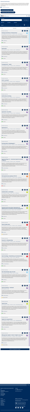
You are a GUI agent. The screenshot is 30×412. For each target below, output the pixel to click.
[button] (27, 28)
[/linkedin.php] (23, 407)
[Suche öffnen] (27, 16)
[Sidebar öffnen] (29, 16)
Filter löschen (14, 28)
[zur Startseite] (4, 16)
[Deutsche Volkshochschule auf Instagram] (18, 407)
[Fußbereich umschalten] (28, 385)
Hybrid (16, 22)
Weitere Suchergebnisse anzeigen (15, 349)
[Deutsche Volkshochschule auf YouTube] (20, 407)
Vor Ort (3, 22)
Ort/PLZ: (2, 25)
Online (9, 22)
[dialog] (15, 7)
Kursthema (2, 18)
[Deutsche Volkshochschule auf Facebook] (16, 407)
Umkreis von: (17, 25)
